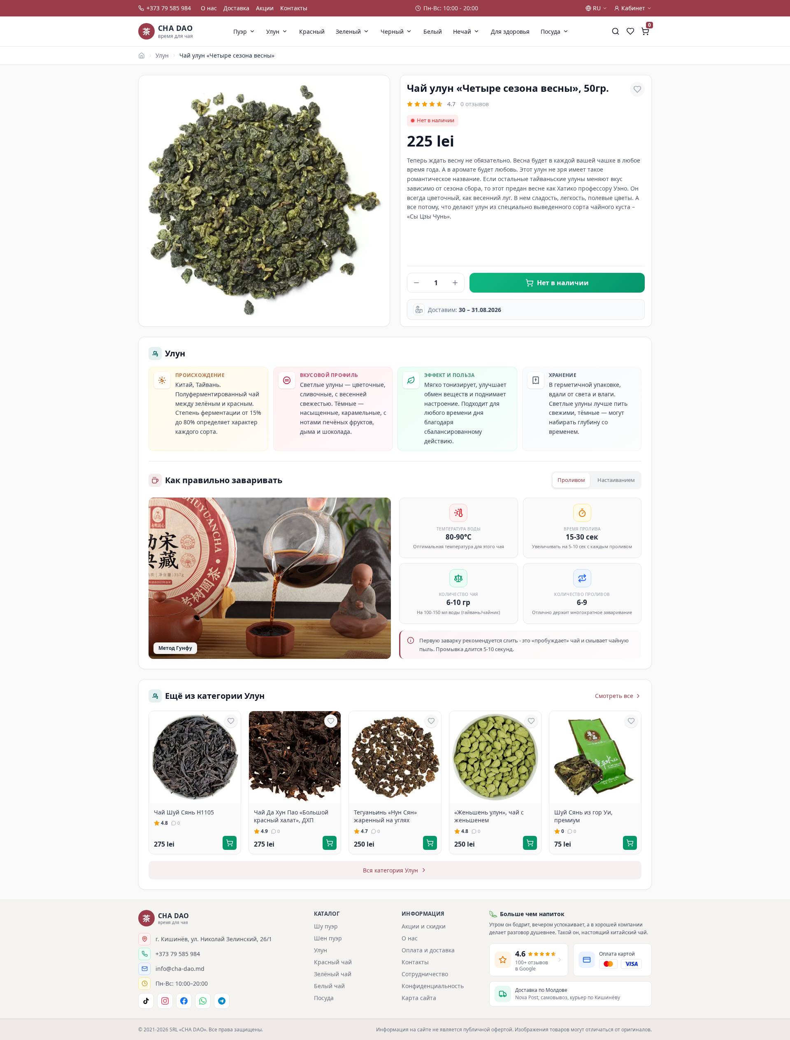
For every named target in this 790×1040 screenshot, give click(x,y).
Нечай (462, 31)
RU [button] (597, 8)
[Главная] (141, 55)
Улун (272, 31)
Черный (392, 31)
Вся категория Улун (390, 870)
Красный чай (333, 962)
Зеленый (348, 31)
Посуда (550, 31)
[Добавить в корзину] (230, 843)
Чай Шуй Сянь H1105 (184, 812)
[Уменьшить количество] (416, 282)
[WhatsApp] (203, 1001)
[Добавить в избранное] (637, 89)
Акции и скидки (424, 926)
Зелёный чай (332, 974)
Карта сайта (419, 998)
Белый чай (329, 986)
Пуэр (240, 31)
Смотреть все (614, 696)
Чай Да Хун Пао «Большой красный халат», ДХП (291, 816)
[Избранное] (630, 31)
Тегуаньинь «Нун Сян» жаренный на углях (385, 816)
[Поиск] (615, 31)
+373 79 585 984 (168, 8)
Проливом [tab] (571, 480)
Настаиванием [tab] (616, 480)
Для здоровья (510, 31)
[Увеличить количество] (455, 282)
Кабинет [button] (633, 8)
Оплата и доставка (428, 950)
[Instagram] (165, 1001)
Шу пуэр (326, 926)
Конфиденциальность (433, 986)
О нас (209, 8)
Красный (312, 31)
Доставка (236, 8)
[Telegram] (222, 1001)
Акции (265, 8)
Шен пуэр (328, 938)
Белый (432, 31)
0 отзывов (474, 104)
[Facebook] (184, 1001)
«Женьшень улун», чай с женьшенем (489, 816)
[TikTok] (146, 1001)
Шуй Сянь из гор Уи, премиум (583, 816)
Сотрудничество (425, 974)
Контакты (293, 8)
